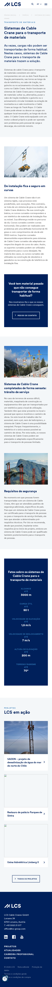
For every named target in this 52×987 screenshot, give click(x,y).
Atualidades (12, 950)
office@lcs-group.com (14, 928)
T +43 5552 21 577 (12, 925)
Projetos (10, 946)
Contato (10, 958)
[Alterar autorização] (5, 978)
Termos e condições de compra (17, 977)
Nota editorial (23, 967)
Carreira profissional (19, 954)
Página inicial (10, 15)
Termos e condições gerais (15, 974)
